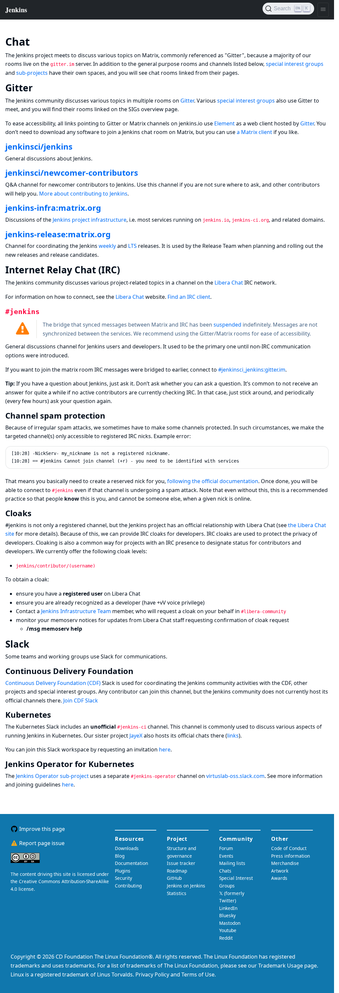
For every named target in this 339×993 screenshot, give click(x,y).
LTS (132, 245)
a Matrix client (254, 132)
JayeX (135, 735)
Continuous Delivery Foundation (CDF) (53, 683)
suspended (227, 324)
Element (224, 123)
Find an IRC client (189, 296)
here (164, 749)
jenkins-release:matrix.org (58, 234)
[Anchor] (39, 41)
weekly (107, 245)
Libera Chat (229, 282)
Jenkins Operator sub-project (52, 776)
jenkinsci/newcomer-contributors (71, 172)
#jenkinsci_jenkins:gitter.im (251, 369)
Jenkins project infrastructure (89, 219)
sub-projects (32, 72)
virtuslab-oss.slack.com (235, 776)
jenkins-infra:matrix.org (53, 207)
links (233, 735)
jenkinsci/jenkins (39, 146)
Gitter (187, 100)
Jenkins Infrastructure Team (76, 611)
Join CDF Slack (80, 700)
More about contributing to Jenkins (83, 193)
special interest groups (294, 64)
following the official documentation (212, 481)
